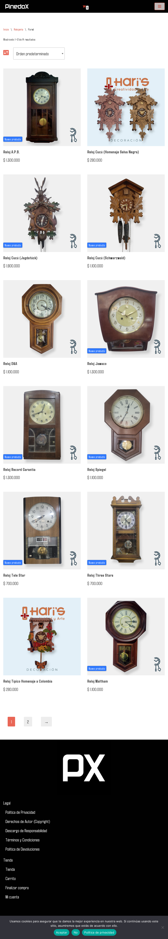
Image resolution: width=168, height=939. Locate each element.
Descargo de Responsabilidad (26, 830)
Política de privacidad (99, 932)
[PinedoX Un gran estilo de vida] (16, 6)
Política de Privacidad (20, 812)
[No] (162, 927)
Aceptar (61, 932)
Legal (6, 802)
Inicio (6, 29)
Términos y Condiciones (22, 839)
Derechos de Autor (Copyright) (27, 821)
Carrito (10, 878)
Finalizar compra (17, 887)
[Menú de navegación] (159, 6)
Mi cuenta (12, 896)
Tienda (8, 859)
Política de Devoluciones (22, 848)
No (76, 932)
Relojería (18, 29)
